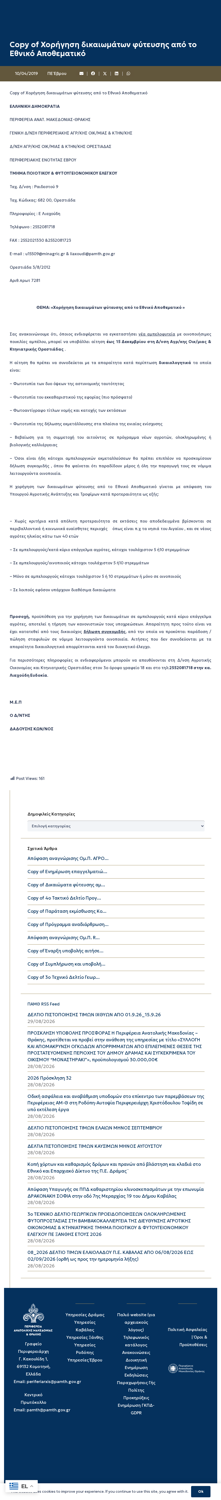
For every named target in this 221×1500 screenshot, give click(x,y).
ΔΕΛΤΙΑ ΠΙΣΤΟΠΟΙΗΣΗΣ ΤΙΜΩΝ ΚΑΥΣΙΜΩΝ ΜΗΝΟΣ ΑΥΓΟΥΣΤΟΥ (94, 1146)
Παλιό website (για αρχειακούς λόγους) (136, 1322)
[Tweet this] (105, 74)
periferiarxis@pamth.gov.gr (54, 1381)
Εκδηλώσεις (136, 1375)
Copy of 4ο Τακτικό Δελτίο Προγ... (64, 898)
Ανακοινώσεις (136, 1352)
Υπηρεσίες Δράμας (84, 1314)
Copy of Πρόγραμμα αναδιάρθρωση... (68, 924)
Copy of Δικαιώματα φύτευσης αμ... (66, 885)
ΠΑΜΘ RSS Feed (43, 1004)
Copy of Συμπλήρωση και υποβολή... (66, 964)
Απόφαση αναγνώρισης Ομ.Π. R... (63, 938)
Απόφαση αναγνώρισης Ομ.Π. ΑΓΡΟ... (68, 858)
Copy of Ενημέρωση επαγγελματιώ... (67, 872)
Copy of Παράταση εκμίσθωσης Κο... (66, 911)
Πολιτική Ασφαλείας (187, 1329)
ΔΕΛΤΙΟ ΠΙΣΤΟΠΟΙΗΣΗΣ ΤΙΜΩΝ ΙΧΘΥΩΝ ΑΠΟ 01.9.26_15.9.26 (94, 1015)
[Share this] (93, 74)
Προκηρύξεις (136, 1397)
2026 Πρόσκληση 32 (49, 1078)
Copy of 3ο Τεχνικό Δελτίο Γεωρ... (63, 977)
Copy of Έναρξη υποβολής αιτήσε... (65, 951)
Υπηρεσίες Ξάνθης (84, 1337)
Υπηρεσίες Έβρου (84, 1360)
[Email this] (82, 74)
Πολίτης (136, 1390)
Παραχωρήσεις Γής (136, 1382)
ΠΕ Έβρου (56, 73)
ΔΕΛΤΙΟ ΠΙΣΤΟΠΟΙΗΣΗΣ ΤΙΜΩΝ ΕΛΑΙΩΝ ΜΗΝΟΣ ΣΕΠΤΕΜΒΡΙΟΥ (94, 1128)
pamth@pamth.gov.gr (48, 1409)
